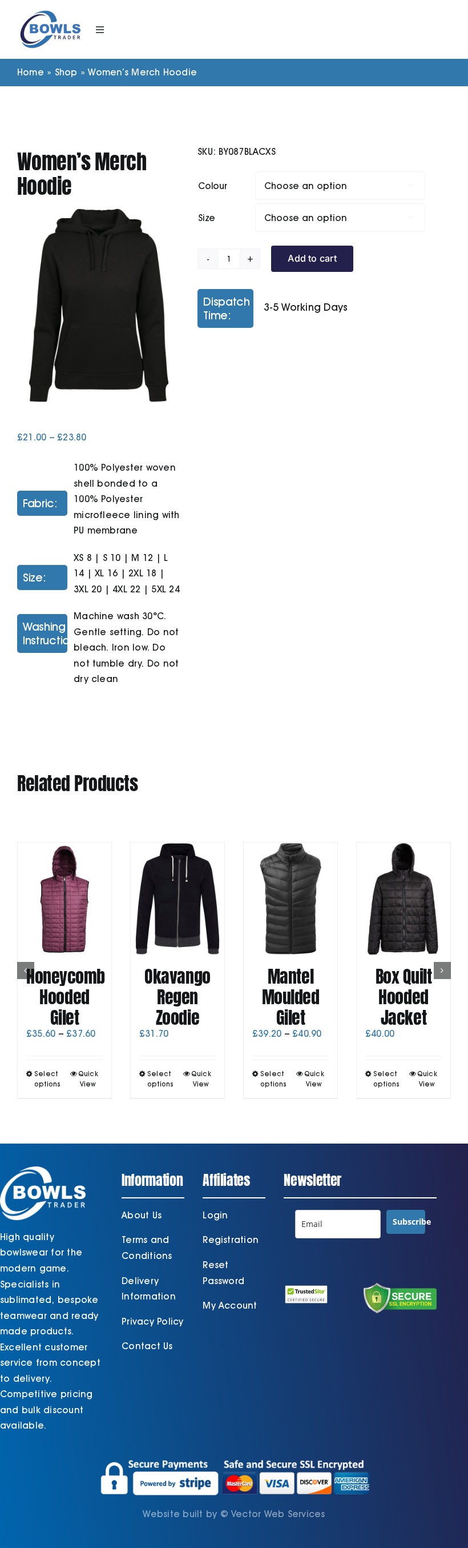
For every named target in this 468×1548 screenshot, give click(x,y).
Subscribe (409, 1221)
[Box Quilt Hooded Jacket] (403, 899)
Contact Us (147, 1346)
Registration (231, 1239)
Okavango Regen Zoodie (177, 997)
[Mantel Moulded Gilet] (290, 899)
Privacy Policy (152, 1321)
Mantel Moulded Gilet (291, 997)
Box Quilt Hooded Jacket (404, 997)
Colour (212, 186)
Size (206, 217)
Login (215, 1215)
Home (30, 72)
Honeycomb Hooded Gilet (65, 997)
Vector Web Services (278, 1514)
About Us (142, 1215)
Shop (66, 72)
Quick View (88, 1078)
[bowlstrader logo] (50, 10)
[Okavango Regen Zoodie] (177, 899)
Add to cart (312, 258)
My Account (230, 1305)
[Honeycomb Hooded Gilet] (64, 899)
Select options (47, 1078)
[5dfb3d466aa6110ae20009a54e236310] (98, 305)
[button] (25, 970)
